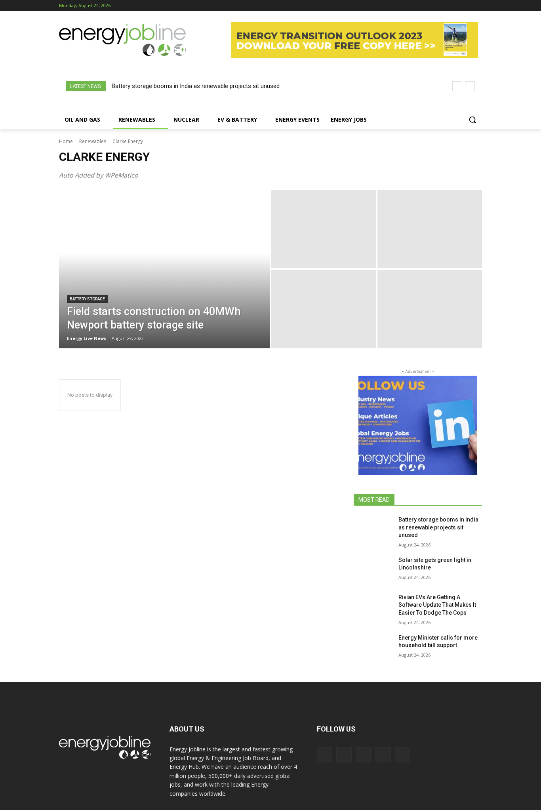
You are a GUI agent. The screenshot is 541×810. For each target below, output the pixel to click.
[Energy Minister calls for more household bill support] (373, 647)
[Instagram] (444, 5)
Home (66, 141)
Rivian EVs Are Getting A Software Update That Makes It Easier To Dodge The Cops (437, 605)
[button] (472, 119)
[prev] (457, 86)
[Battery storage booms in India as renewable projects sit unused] (373, 529)
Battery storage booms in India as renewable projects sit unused (196, 86)
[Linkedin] (455, 5)
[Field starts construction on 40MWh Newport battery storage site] (164, 269)
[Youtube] (477, 5)
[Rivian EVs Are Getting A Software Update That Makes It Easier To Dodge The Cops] (373, 607)
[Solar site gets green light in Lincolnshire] (373, 569)
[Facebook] (433, 5)
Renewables (92, 141)
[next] (470, 86)
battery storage (87, 299)
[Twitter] (466, 5)
